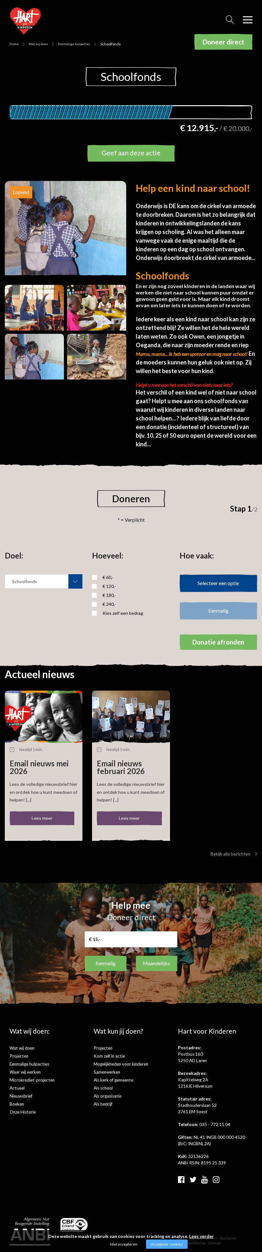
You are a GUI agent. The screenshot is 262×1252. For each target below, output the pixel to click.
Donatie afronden (218, 642)
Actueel (17, 1088)
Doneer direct (223, 42)
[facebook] (181, 1179)
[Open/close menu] (247, 19)
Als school (103, 1088)
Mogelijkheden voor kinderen (121, 1064)
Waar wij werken (25, 1072)
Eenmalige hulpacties (74, 44)
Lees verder (201, 1236)
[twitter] (192, 1179)
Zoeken (230, 21)
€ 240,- (109, 604)
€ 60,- (108, 577)
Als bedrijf (103, 1104)
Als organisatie (107, 1096)
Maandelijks (156, 963)
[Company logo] (26, 20)
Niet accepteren (123, 1244)
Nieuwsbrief (21, 1096)
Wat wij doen (38, 44)
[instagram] (216, 1179)
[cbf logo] (74, 1224)
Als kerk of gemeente (113, 1080)
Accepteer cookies (167, 1244)
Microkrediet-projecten (32, 1080)
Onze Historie (23, 1112)
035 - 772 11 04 (214, 1124)
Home (14, 44)
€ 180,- (109, 595)
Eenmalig (106, 963)
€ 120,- (109, 586)
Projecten (19, 1056)
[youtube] (204, 1179)
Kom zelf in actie (109, 1056)
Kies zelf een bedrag (123, 613)
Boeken (17, 1104)
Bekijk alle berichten (230, 854)
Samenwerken (107, 1072)
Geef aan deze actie (131, 153)
